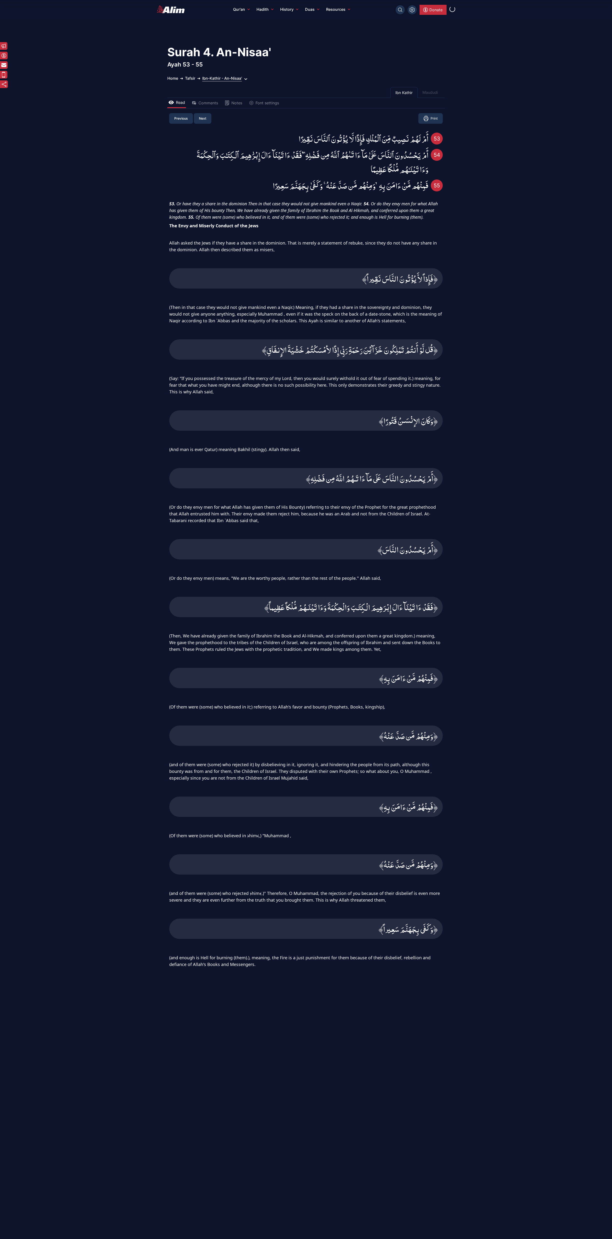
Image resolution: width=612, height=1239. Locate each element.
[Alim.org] (172, 9)
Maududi (430, 92)
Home (172, 78)
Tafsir (190, 78)
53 (437, 138)
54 (437, 155)
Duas (310, 9)
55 (437, 185)
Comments (208, 102)
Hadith (263, 9)
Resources (335, 9)
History (287, 9)
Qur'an (239, 9)
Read (180, 102)
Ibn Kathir (404, 92)
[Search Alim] (400, 9)
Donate (436, 9)
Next (202, 118)
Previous (181, 118)
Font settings (267, 102)
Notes (236, 102)
